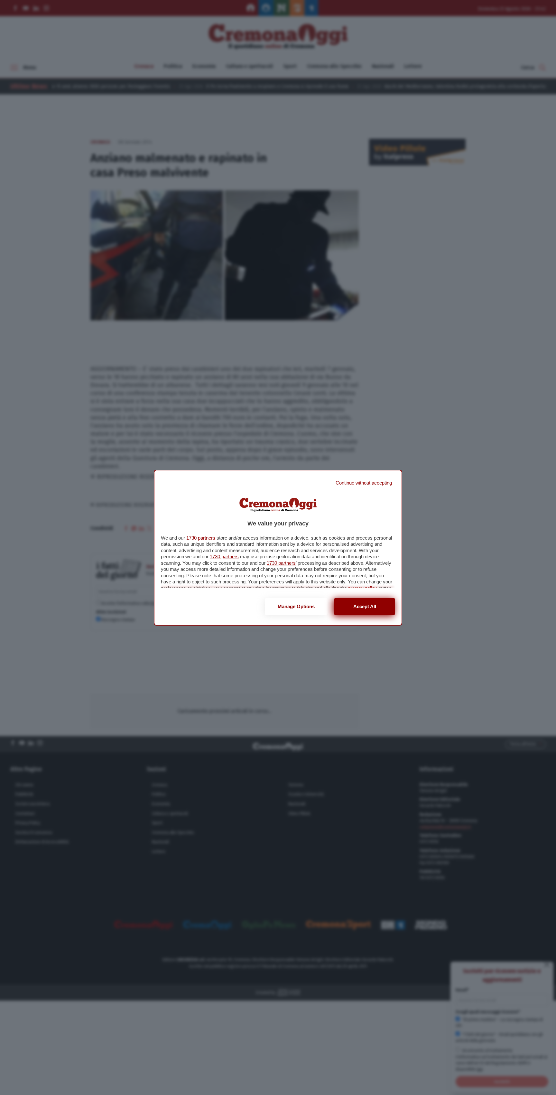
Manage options (296, 606)
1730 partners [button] (200, 538)
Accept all (364, 606)
